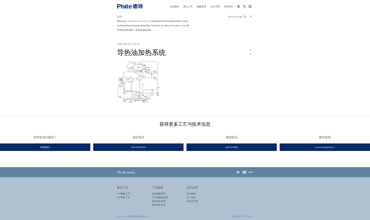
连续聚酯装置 (159, 193)
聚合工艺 (188, 6)
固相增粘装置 (159, 204)
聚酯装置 (201, 6)
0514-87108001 (138, 147)
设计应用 (215, 6)
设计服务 (191, 193)
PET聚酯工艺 (123, 193)
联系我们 (228, 6)
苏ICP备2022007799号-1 (242, 216)
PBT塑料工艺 (123, 197)
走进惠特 (174, 6)
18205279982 (231, 147)
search (244, 6)
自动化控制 (192, 201)
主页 (119, 16)
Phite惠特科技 (142, 6)
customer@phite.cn (325, 147)
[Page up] (251, 16)
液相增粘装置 (159, 201)
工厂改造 (191, 197)
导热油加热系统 (125, 29)
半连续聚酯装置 (160, 197)
